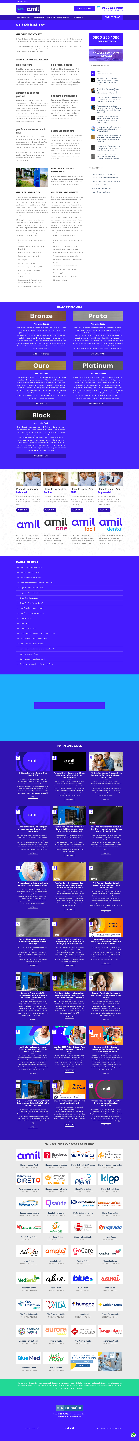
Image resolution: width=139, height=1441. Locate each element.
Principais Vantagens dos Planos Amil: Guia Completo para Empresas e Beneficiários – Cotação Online (109, 91)
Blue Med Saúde (29, 1368)
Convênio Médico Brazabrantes (101, 188)
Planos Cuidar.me (110, 1261)
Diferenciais (51, 17)
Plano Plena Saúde (83, 1189)
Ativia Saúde (29, 1261)
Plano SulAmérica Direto (29, 1189)
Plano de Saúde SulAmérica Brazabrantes (105, 181)
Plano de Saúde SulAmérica (83, 1165)
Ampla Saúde (56, 1261)
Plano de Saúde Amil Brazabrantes (103, 174)
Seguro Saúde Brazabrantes (101, 192)
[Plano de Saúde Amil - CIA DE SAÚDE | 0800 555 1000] (28, 9)
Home (18, 17)
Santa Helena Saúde (83, 1237)
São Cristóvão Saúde (29, 1314)
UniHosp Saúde (55, 1368)
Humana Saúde (83, 1314)
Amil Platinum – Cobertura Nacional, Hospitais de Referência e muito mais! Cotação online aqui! (109, 148)
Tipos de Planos (38, 17)
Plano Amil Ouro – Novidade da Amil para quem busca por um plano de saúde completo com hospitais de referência (109, 138)
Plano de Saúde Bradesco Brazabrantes (104, 178)
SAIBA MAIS (33, 797)
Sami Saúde (110, 1288)
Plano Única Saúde (110, 1213)
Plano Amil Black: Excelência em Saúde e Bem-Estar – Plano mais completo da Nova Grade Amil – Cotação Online (108, 119)
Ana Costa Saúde (56, 1237)
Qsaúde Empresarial (56, 1213)
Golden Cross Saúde (110, 1314)
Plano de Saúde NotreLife (56, 1189)
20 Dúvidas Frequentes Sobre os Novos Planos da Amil (108, 73)
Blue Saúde (83, 1288)
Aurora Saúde (56, 1341)
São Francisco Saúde (56, 1314)
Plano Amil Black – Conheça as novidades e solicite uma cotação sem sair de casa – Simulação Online (108, 81)
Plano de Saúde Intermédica (110, 1165)
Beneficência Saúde (29, 1237)
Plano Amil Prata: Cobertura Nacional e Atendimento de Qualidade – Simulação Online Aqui (108, 157)
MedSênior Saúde (28, 1288)
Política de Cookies (114, 1428)
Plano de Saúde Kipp (110, 1189)
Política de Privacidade (99, 1428)
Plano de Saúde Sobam (29, 1213)
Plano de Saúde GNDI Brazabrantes (103, 185)
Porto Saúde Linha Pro (83, 1213)
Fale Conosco (77, 17)
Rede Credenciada (63, 17)
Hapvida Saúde (110, 1237)
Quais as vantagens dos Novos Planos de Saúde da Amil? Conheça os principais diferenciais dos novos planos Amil (109, 109)
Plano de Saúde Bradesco (56, 1165)
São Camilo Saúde (83, 1341)
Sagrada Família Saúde (29, 1341)
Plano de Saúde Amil (29, 1165)
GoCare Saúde (83, 1261)
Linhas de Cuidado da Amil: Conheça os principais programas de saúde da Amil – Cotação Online (109, 99)
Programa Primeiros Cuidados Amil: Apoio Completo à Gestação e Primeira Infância (109, 129)
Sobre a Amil (25, 17)
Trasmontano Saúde (110, 1341)
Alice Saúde (56, 1288)
